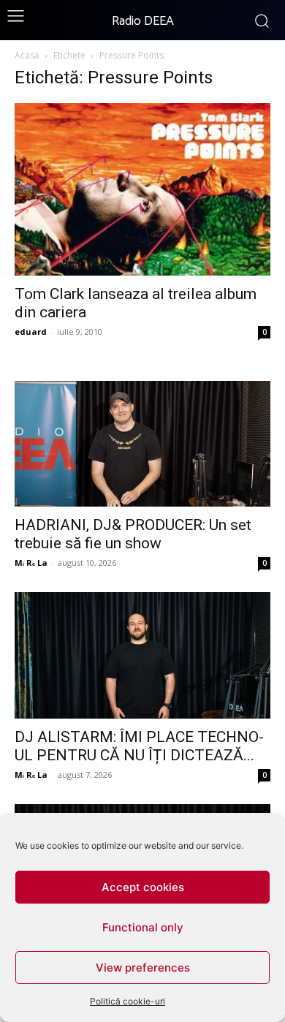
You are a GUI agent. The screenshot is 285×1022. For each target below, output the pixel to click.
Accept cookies (143, 887)
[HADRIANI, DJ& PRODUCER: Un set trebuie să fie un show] (142, 444)
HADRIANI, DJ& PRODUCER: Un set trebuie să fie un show (133, 534)
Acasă (27, 55)
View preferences (143, 967)
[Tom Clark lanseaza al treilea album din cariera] (142, 189)
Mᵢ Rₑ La (31, 562)
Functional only (142, 927)
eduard (31, 331)
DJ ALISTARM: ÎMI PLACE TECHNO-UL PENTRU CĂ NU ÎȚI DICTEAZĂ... (139, 746)
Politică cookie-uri (127, 1001)
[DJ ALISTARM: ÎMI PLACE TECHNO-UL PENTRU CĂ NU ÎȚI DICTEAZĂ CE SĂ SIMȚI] (142, 655)
